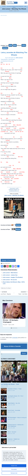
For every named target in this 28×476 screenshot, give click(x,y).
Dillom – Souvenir (12, 432)
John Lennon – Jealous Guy (10, 275)
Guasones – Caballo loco (14, 439)
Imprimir (5, 48)
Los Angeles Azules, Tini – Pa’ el (15, 396)
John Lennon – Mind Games (10, 272)
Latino (24, 45)
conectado (15, 337)
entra (16, 2)
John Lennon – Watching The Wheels (14, 195)
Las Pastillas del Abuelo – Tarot (10, 384)
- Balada (3, 6)
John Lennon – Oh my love (10, 279)
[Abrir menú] (25, 3)
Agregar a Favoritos (8, 260)
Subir (10, 45)
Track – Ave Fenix (22, 293)
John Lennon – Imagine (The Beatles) (13, 277)
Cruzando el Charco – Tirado (14, 388)
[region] (14, 460)
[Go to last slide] (5, 315)
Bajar (14, 45)
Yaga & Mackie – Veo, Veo (14, 403)
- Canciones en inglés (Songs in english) (14, 6)
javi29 (11, 10)
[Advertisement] (14, 30)
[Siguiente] (23, 315)
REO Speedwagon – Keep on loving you (17, 417)
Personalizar (14, 469)
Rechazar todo (14, 473)
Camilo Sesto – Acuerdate (14, 410)
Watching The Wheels (6, 288)
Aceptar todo (14, 465)
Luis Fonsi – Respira (6, 293)
